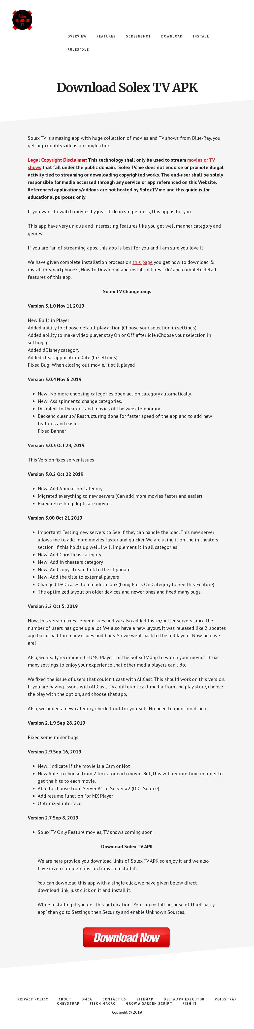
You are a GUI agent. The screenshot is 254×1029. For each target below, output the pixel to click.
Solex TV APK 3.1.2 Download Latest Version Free (49, 20)
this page (142, 262)
